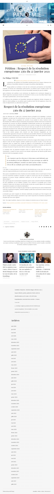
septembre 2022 (15, 448)
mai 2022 (13, 458)
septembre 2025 (15, 348)
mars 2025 (14, 365)
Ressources (47, 491)
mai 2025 (13, 358)
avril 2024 (13, 390)
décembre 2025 (15, 342)
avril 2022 (13, 461)
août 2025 (13, 352)
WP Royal (12, 491)
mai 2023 (13, 423)
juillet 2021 (14, 484)
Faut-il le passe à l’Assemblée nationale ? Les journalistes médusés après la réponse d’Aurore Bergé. (41, 211)
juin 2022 (13, 455)
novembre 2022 (15, 442)
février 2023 (14, 432)
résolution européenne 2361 (9, 223)
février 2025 (14, 368)
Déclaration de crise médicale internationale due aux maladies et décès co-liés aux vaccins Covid (26, 269)
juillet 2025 (14, 355)
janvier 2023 (14, 436)
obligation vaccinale (25, 221)
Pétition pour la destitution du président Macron (9, 210)
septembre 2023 (15, 410)
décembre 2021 (15, 468)
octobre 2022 (14, 445)
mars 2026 (14, 339)
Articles (39, 491)
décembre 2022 (15, 439)
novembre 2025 (15, 345)
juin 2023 (13, 419)
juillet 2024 (14, 381)
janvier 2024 (14, 397)
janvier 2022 (14, 465)
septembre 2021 (15, 477)
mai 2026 (13, 332)
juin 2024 (13, 384)
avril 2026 (13, 336)
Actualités (35, 491)
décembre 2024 (15, 374)
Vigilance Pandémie (27, 11)
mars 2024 (14, 394)
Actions (23, 65)
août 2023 (13, 413)
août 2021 (13, 481)
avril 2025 (13, 361)
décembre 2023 (15, 400)
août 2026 (13, 326)
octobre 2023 (14, 406)
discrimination (6, 221)
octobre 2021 (14, 474)
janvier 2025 (14, 371)
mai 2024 (13, 387)
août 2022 (13, 452)
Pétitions (30, 65)
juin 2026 (13, 329)
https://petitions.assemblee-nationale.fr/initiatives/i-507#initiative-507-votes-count (27, 203)
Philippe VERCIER (34, 221)
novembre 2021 (15, 471)
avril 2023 (13, 426)
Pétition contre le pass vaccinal (26, 209)
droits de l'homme (15, 221)
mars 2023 (14, 429)
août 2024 (13, 377)
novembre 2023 (15, 403)
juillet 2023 (14, 416)
